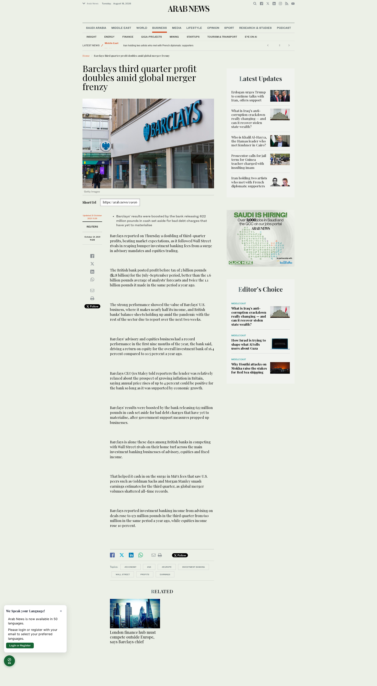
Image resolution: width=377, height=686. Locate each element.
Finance (127, 36)
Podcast (284, 27)
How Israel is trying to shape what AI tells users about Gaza (248, 344)
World (141, 27)
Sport (229, 27)
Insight (91, 36)
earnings (165, 574)
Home (86, 55)
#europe (167, 567)
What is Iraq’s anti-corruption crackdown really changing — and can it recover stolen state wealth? (248, 118)
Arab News (92, 3)
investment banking (193, 567)
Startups (193, 36)
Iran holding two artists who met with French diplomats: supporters (249, 182)
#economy (130, 567)
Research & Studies (255, 27)
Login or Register (20, 645)
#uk (149, 567)
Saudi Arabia (96, 27)
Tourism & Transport (222, 36)
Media (176, 27)
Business (159, 27)
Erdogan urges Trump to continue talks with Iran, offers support (248, 96)
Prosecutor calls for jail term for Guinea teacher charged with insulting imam (248, 161)
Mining (174, 36)
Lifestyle (194, 27)
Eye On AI (251, 36)
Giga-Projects (151, 36)
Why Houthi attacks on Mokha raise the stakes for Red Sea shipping (249, 368)
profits (144, 574)
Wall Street (123, 574)
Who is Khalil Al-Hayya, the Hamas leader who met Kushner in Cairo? (249, 141)
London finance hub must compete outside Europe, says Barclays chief (133, 637)
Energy (109, 36)
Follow (93, 306)
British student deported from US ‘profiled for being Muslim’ (154, 45)
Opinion (213, 27)
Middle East (121, 27)
